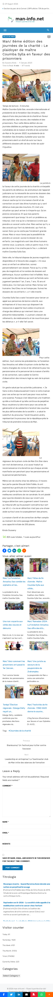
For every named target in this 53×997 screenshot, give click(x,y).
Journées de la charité (20, 731)
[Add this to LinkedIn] (14, 551)
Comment (7, 786)
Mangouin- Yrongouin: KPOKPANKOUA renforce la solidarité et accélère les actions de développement (27, 7)
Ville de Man (9, 36)
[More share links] (24, 551)
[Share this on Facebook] (4, 551)
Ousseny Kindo (10, 63)
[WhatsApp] (19, 551)
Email (5, 833)
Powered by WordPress (18, 992)
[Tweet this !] (9, 551)
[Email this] (26, 994)
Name (5, 822)
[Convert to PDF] (34, 994)
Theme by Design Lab (36, 992)
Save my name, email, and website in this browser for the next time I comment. (26, 859)
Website (6, 844)
